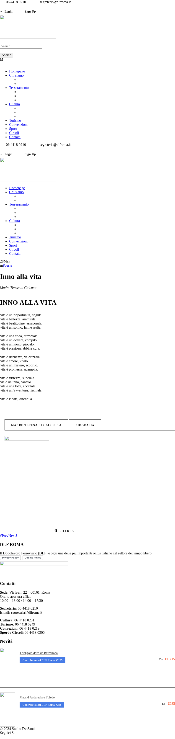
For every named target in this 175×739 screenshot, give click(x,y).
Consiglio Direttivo (32, 83)
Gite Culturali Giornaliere (36, 112)
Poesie (7, 265)
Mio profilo (26, 100)
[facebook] (1, 6)
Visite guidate (28, 108)
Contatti (15, 137)
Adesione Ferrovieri (32, 92)
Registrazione (28, 96)
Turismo (15, 120)
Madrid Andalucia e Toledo (37, 697)
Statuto (23, 79)
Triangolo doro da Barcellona (39, 653)
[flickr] (4, 6)
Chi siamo (16, 75)
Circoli (14, 133)
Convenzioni (18, 124)
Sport (13, 129)
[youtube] (6, 6)
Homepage (17, 71)
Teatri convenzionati (32, 116)
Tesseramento (19, 88)
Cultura (14, 104)
